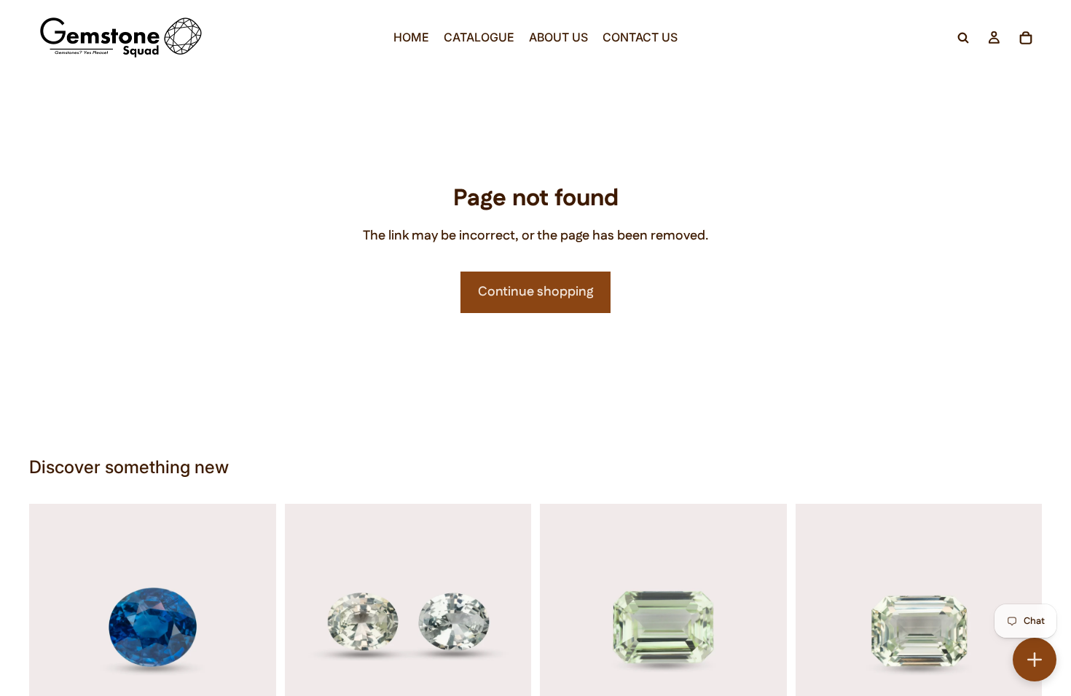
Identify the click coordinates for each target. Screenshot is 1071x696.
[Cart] (1026, 38)
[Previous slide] (51, 627)
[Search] (963, 38)
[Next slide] (254, 627)
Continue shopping (535, 291)
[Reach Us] (1034, 659)
